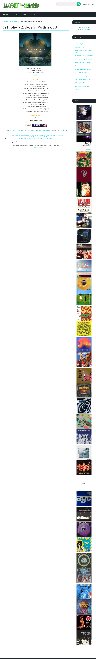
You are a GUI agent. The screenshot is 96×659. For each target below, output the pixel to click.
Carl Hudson (46, 130)
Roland (32, 130)
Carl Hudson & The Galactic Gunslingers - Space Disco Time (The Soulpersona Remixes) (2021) (37, 135)
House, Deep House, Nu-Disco (83, 62)
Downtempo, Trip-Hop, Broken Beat (83, 51)
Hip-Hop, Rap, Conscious (82, 86)
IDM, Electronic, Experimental (83, 66)
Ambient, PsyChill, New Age (82, 44)
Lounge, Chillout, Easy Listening (83, 69)
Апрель (14, 21)
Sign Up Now (86, 4)
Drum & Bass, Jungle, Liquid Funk (84, 55)
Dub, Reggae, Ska (80, 83)
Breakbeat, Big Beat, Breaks (83, 79)
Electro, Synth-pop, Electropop (83, 59)
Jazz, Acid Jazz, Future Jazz (16, 130)
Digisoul (41, 130)
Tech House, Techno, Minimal (83, 76)
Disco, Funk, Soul (79, 47)
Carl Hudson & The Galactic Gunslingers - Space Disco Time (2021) (37, 138)
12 (18, 21)
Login (93, 4)
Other (76, 93)
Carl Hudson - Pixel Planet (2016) (38, 137)
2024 (10, 21)
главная (5, 21)
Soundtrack (78, 89)
